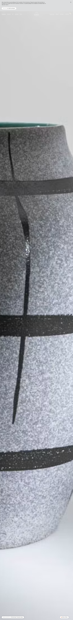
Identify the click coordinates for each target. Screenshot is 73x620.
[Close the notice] (70, 2)
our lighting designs (9, 8)
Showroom (52, 14)
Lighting (16, 14)
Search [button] (67, 14)
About (57, 14)
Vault (21, 14)
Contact (61, 14)
